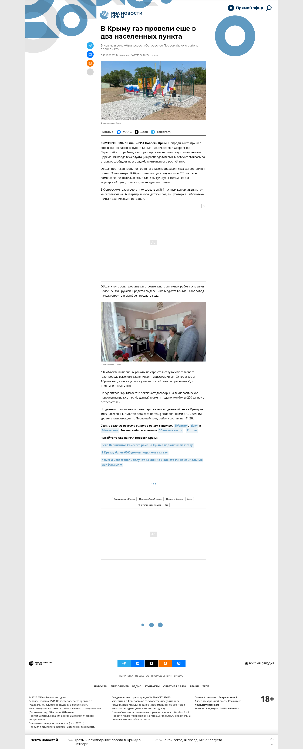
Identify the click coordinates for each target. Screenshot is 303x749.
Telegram (181, 426)
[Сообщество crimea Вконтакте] (137, 663)
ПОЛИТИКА (126, 676)
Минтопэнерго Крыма (149, 505)
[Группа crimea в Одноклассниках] (165, 663)
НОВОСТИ (100, 687)
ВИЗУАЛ (179, 676)
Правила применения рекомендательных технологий (62, 727)
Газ (166, 505)
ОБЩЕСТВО (142, 676)
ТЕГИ (206, 687)
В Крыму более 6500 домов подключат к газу (135, 452)
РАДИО (137, 687)
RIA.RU (194, 687)
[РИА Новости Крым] (121, 15)
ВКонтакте (110, 430)
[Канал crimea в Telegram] (124, 663)
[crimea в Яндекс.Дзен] (151, 663)
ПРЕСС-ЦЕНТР (120, 687)
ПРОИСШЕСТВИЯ (161, 676)
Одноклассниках (170, 430)
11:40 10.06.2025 (109, 55)
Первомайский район (150, 499)
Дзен (194, 426)
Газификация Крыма (124, 499)
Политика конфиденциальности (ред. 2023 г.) (56, 723)
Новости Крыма (174, 499)
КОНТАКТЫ (152, 687)
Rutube (192, 430)
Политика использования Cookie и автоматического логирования (61, 718)
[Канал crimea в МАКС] (179, 663)
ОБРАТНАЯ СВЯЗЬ (175, 687)
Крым (190, 499)
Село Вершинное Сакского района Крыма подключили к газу (147, 445)
